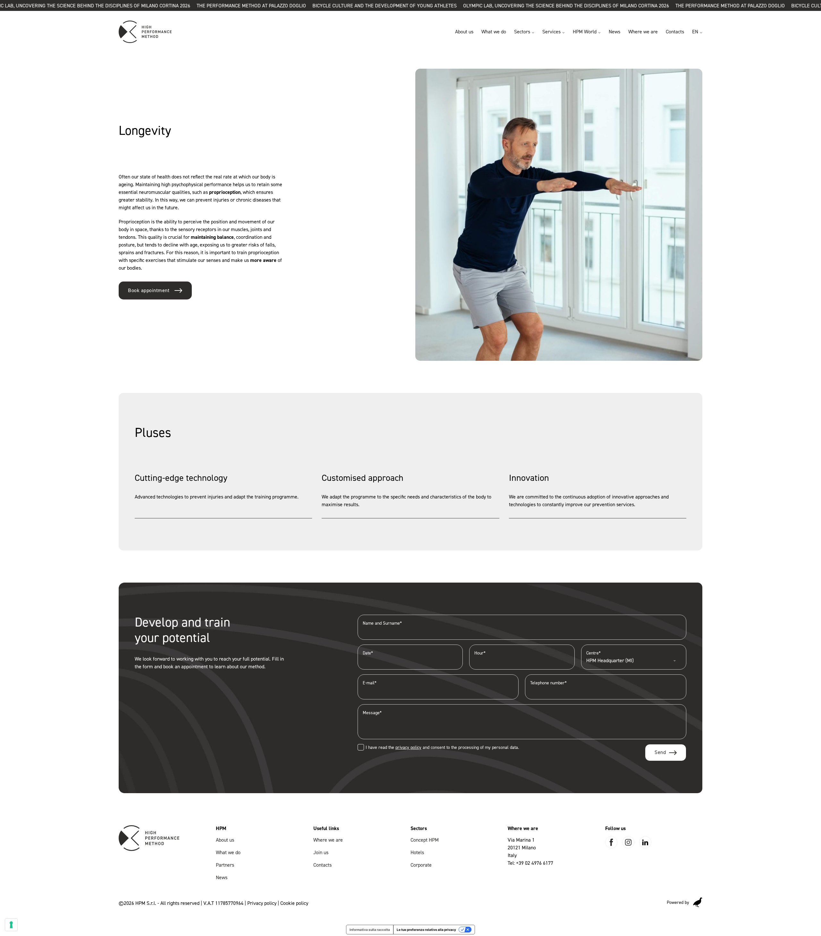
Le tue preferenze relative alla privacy (426, 930)
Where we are (643, 31)
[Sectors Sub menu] (533, 32)
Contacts (675, 31)
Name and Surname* (382, 623)
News (614, 31)
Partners (225, 865)
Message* (372, 713)
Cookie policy (294, 903)
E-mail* (370, 683)
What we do (493, 31)
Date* (368, 653)
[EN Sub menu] (701, 32)
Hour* (480, 653)
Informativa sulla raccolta (370, 930)
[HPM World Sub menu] (599, 32)
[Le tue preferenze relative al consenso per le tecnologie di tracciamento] (11, 925)
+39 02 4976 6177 (534, 863)
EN (695, 31)
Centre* (593, 653)
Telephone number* (548, 683)
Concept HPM (424, 839)
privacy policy (408, 747)
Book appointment (148, 290)
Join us (320, 852)
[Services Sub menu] (563, 32)
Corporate (421, 865)
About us (464, 31)
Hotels (417, 852)
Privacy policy (261, 903)
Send (660, 752)
